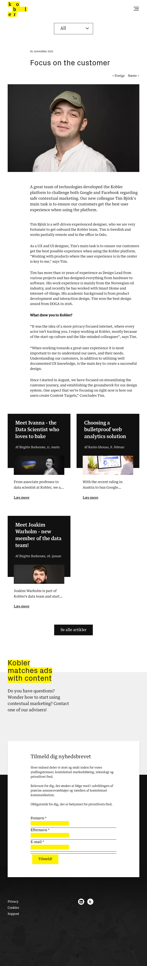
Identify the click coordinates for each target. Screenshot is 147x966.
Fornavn (39, 818)
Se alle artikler (73, 630)
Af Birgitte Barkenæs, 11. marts (37, 447)
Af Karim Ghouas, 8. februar (104, 447)
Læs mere (21, 498)
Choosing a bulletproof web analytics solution (105, 430)
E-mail (37, 842)
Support (13, 913)
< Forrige (118, 75)
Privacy (13, 901)
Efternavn (40, 830)
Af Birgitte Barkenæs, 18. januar (38, 556)
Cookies (13, 907)
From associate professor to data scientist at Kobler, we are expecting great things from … (39, 485)
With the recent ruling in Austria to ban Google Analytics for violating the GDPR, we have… (104, 485)
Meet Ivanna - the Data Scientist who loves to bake (37, 430)
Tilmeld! (45, 859)
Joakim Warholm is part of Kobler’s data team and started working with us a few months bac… (39, 594)
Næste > (133, 75)
